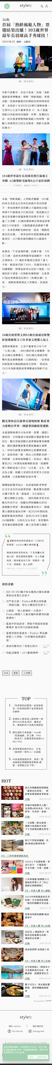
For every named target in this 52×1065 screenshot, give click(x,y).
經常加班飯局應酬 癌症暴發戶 (37, 916)
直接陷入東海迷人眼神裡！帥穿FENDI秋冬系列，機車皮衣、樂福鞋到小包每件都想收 (28, 722)
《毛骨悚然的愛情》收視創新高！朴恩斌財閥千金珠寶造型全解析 (28, 708)
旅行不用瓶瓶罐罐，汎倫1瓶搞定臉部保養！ (37, 842)
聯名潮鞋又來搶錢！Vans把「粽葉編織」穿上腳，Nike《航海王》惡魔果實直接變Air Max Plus (28, 737)
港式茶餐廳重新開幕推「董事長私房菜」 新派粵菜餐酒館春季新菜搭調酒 (37, 791)
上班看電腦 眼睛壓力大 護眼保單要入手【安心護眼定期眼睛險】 (37, 882)
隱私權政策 (11, 1049)
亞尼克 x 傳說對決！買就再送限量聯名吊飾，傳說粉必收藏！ (37, 935)
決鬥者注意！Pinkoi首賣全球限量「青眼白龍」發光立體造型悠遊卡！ (27, 603)
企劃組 (27, 41)
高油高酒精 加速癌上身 (37, 949)
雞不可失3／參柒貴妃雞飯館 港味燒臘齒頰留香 (37, 987)
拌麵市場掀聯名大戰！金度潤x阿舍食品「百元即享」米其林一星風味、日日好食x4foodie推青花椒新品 (37, 808)
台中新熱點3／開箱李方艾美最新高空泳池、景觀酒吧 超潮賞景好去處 (37, 970)
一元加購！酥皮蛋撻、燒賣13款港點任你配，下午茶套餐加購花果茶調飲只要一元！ (37, 826)
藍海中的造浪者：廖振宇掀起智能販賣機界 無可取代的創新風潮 (27, 625)
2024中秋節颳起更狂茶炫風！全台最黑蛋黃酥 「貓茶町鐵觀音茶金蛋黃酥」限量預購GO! (37, 900)
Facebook (17, 1031)
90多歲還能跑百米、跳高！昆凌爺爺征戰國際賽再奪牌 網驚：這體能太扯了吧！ (28, 762)
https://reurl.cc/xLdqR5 (23, 568)
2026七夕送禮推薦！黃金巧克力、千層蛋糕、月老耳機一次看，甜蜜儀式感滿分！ (37, 865)
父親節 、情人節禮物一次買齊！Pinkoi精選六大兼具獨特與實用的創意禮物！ (27, 614)
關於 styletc (15, 1026)
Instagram (38, 1031)
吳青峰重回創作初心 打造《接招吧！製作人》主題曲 (27, 750)
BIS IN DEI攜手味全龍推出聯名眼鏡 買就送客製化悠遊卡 (28, 593)
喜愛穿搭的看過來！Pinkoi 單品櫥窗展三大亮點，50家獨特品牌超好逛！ (26, 636)
